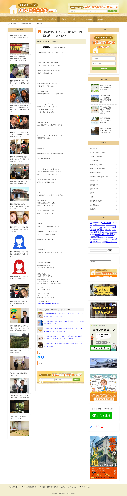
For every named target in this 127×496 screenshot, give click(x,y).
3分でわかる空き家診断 (28, 19)
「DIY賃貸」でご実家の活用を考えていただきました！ (19, 374)
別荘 (99, 229)
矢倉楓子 (105, 237)
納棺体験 (95, 239)
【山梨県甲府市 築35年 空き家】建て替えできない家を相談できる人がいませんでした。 (19, 159)
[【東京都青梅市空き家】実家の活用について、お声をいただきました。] (20, 48)
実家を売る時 (94, 181)
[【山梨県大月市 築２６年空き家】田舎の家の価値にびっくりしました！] (20, 315)
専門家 (106, 230)
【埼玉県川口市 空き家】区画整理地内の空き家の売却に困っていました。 (19, 254)
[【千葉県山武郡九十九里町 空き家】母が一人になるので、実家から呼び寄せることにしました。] (20, 217)
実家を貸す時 (94, 185)
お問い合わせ (102, 19)
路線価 (95, 242)
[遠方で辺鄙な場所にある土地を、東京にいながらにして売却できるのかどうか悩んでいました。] (20, 340)
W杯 (100, 222)
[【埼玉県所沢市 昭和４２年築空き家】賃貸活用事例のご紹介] (20, 194)
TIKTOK (97, 222)
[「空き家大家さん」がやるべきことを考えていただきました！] (20, 428)
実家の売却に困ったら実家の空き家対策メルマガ (93, 6)
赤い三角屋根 (110, 239)
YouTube (106, 222)
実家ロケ (64, 19)
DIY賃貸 (40, 19)
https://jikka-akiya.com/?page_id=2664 (48, 303)
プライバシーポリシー (85, 487)
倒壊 (113, 227)
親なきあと (103, 239)
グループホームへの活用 (97, 152)
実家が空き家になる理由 (97, 168)
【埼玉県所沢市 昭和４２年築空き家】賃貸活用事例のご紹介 (19, 182)
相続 (91, 197)
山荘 (113, 230)
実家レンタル (94, 189)
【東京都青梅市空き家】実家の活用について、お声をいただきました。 (19, 37)
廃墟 (115, 230)
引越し (91, 232)
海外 (115, 234)
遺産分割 (99, 241)
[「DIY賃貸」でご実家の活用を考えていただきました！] (20, 385)
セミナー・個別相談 (96, 156)
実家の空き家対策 (50, 19)
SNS (94, 222)
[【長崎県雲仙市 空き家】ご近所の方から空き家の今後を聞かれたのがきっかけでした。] (20, 241)
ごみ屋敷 (95, 225)
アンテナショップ (101, 225)
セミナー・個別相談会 (85, 19)
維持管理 (92, 209)
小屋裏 (109, 230)
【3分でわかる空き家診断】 (29, 487)
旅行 (93, 235)
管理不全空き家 (111, 237)
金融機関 (104, 241)
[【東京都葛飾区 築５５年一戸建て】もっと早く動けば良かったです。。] (20, 95)
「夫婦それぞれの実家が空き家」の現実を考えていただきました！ (19, 396)
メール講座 (73, 19)
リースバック (108, 227)
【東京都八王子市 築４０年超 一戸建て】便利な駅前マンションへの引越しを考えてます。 (19, 134)
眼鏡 (102, 237)
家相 (103, 230)
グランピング (109, 225)
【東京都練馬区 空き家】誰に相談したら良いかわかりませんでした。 (19, 279)
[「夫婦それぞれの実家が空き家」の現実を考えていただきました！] (20, 407)
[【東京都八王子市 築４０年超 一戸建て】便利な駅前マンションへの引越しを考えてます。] (20, 146)
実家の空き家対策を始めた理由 (99, 177)
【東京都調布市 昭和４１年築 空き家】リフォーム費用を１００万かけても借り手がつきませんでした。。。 (19, 108)
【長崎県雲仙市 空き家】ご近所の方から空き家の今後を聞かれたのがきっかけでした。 (19, 229)
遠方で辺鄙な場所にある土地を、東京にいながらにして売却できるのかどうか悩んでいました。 (19, 328)
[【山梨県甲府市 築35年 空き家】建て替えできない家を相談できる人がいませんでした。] (20, 171)
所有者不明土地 (107, 232)
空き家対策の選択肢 (96, 201)
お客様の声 (93, 148)
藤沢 (98, 239)
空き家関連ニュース (96, 205)
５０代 (113, 241)
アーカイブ (93, 259)
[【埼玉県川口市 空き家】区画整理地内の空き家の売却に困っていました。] (20, 266)
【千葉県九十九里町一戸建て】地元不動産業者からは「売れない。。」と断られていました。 (19, 58)
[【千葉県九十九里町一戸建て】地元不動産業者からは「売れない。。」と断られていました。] (20, 71)
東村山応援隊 (106, 234)
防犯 (108, 242)
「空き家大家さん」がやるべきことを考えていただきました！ (19, 417)
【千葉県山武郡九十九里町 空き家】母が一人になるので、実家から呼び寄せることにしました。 (19, 206)
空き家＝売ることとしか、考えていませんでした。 (19, 351)
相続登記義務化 (95, 237)
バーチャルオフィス (94, 227)
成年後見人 (98, 232)
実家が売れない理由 (96, 164)
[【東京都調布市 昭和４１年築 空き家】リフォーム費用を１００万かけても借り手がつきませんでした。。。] (20, 122)
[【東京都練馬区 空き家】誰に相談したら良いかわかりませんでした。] (20, 291)
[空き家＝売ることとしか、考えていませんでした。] (20, 363)
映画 (97, 235)
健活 (94, 230)
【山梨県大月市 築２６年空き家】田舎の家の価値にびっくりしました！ (19, 303)
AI (91, 222)
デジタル (114, 225)
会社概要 (63, 487)
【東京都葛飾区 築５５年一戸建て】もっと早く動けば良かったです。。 (19, 83)
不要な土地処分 (13, 19)
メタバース (102, 227)
